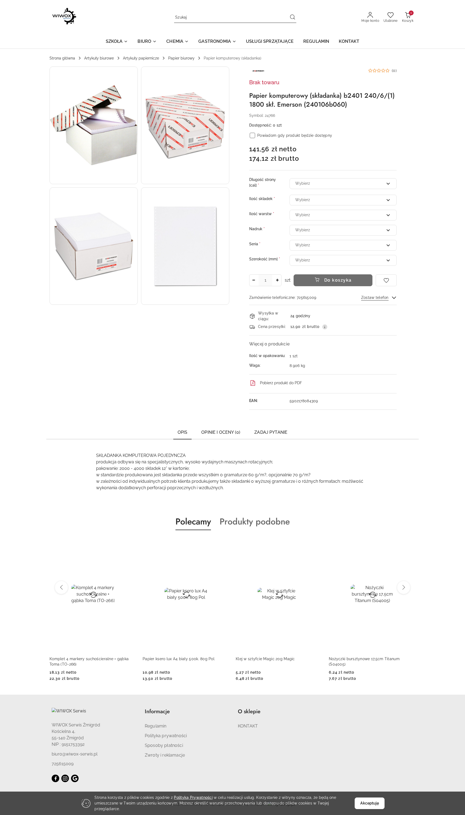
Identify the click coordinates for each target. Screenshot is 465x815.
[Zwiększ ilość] (277, 280)
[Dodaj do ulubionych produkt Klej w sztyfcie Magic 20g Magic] (223, 543)
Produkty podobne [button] (255, 521)
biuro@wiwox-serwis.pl (74, 754)
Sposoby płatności (164, 745)
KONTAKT (248, 726)
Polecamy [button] (193, 521)
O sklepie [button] (249, 711)
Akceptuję (369, 803)
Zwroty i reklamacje (165, 755)
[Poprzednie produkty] (61, 587)
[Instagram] (65, 778)
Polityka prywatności (166, 735)
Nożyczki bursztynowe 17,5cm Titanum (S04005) (271, 661)
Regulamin (155, 726)
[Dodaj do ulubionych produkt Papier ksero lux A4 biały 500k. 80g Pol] (130, 543)
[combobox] (343, 183)
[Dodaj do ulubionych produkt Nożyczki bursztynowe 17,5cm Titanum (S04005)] (316, 543)
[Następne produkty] (403, 587)
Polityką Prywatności (193, 797)
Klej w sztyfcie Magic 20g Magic (172, 659)
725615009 (62, 763)
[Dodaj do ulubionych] (386, 280)
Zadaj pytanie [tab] (270, 432)
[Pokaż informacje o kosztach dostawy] (325, 327)
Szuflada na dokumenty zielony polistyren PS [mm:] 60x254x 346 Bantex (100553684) (370, 661)
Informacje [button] (157, 711)
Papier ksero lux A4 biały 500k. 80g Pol (85, 659)
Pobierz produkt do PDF (281, 383)
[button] (117, 42)
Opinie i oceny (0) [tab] (220, 432)
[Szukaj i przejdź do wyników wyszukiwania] (292, 17)
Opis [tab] (183, 432)
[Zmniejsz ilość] (253, 280)
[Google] (75, 778)
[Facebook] (55, 778)
